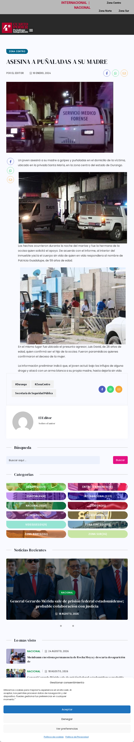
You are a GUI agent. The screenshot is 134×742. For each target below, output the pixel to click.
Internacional (98, 496)
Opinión (98, 505)
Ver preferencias (67, 728)
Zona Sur (124, 10)
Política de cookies (54, 736)
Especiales (36, 496)
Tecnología (36, 515)
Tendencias (98, 515)
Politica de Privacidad (77, 736)
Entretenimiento (97, 486)
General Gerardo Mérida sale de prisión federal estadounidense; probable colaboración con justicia (67, 604)
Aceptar (67, 709)
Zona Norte (105, 10)
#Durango (21, 384)
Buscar (120, 460)
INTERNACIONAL (74, 3)
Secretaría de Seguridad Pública (34, 393)
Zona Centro (98, 524)
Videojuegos (36, 524)
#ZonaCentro (42, 384)
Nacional (36, 505)
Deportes (36, 486)
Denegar (67, 719)
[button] (31, 30)
